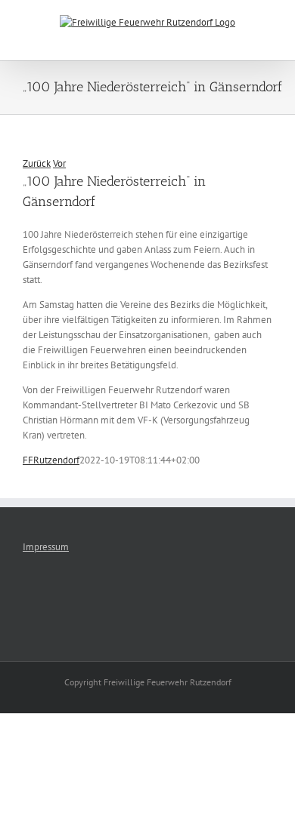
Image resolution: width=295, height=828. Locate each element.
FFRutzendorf (51, 460)
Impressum (46, 546)
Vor (59, 163)
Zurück (37, 163)
